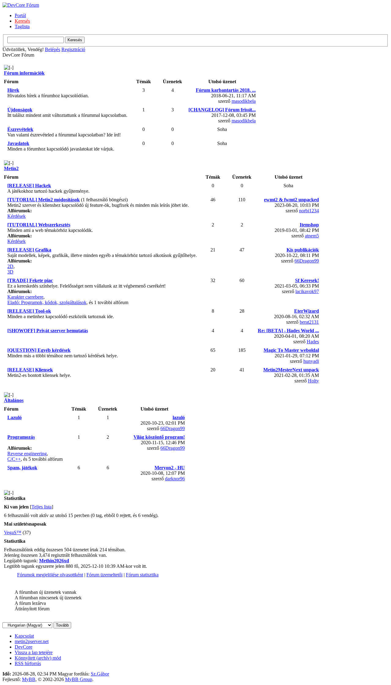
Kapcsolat (24, 635)
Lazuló (14, 417)
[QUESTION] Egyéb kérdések (39, 350)
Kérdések (16, 216)
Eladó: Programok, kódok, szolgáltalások (46, 302)
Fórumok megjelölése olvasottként (50, 574)
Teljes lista (41, 506)
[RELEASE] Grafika (29, 249)
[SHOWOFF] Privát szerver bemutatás (47, 330)
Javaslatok (18, 143)
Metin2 (11, 168)
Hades (313, 341)
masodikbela (244, 101)
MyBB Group (78, 679)
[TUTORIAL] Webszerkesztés (38, 224)
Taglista (22, 26)
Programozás (21, 437)
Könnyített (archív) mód (38, 658)
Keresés (22, 21)
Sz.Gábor (100, 673)
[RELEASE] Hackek (29, 185)
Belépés (52, 49)
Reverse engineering (27, 453)
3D (10, 271)
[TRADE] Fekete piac (30, 280)
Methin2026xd (54, 560)
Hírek (13, 90)
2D (10, 266)
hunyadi (311, 361)
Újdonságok (19, 109)
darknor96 (175, 478)
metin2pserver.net (32, 641)
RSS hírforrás (28, 663)
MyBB (28, 679)
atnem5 (312, 235)
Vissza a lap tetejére (34, 652)
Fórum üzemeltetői (104, 574)
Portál (20, 15)
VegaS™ (12, 532)
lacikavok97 (307, 291)
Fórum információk (24, 73)
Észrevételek (20, 129)
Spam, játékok (22, 467)
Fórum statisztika (142, 574)
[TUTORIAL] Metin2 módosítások (43, 199)
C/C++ (14, 459)
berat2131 (309, 322)
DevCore (23, 647)
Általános (14, 400)
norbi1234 (309, 210)
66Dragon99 (306, 260)
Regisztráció (73, 49)
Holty (313, 380)
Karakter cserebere (25, 297)
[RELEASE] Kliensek (30, 369)
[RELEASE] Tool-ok (29, 311)
